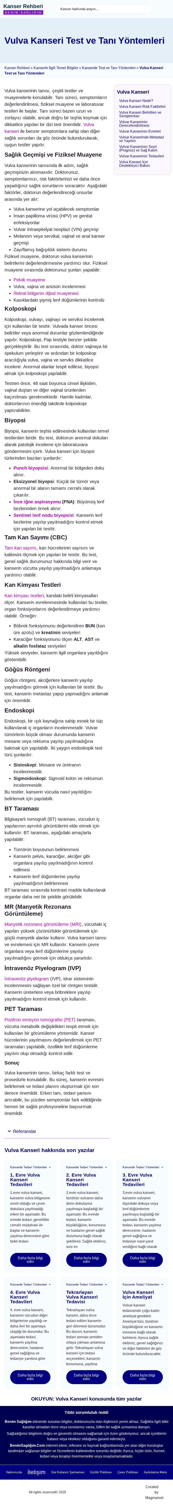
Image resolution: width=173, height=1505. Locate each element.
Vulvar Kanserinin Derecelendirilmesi (134, 123)
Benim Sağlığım (23, 12)
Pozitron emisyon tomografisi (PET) (40, 1019)
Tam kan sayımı (20, 547)
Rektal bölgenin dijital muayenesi (46, 293)
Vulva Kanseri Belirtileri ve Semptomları (140, 114)
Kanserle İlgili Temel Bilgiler (56, 68)
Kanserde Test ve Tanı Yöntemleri (109, 68)
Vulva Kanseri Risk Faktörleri (142, 106)
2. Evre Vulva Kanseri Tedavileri (81, 1179)
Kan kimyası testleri (24, 595)
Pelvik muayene (29, 279)
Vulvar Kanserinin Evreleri (140, 131)
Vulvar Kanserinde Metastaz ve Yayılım (141, 139)
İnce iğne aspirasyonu (37, 501)
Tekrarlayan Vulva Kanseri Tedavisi (82, 1297)
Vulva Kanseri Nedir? (136, 101)
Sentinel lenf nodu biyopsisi (44, 515)
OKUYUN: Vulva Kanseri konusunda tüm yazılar (86, 1399)
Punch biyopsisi (31, 468)
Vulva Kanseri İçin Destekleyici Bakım (134, 163)
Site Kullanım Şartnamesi (67, 1472)
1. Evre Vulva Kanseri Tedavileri (25, 1179)
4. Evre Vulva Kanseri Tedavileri (25, 1297)
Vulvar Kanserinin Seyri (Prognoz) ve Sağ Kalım (138, 148)
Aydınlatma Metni (155, 1472)
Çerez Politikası (128, 1472)
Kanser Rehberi (23, 6)
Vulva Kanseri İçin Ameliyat (138, 1294)
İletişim (36, 1472)
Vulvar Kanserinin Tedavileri (141, 156)
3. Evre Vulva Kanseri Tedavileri (137, 1179)
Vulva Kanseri (133, 92)
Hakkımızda (14, 1472)
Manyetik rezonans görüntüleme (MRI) (43, 924)
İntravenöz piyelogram (27, 978)
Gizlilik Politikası (101, 1472)
